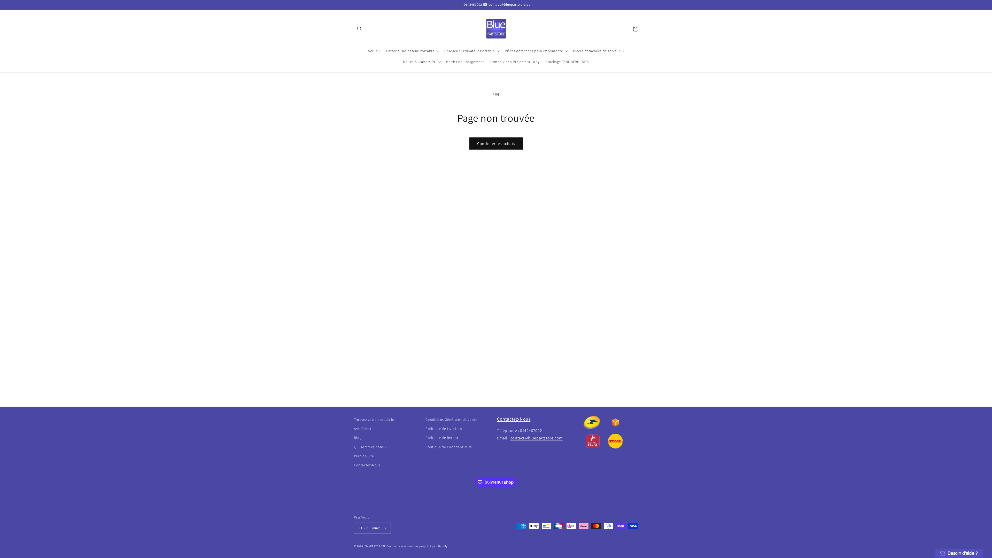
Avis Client (362, 428)
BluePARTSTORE (375, 546)
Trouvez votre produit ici (374, 419)
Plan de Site (364, 456)
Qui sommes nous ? (370, 447)
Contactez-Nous (367, 465)
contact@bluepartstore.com (536, 438)
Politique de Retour (441, 437)
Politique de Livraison (443, 428)
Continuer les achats (496, 143)
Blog (357, 437)
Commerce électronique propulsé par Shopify (416, 546)
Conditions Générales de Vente (451, 419)
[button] (359, 29)
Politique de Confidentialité (448, 447)
